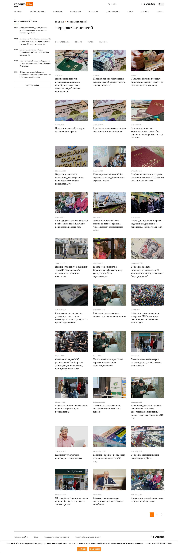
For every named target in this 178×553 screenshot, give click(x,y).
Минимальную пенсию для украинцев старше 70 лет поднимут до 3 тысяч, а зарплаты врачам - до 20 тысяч (71, 318)
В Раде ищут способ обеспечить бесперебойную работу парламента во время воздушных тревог (35, 74)
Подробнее (95, 549)
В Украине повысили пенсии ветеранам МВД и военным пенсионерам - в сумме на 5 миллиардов (145, 318)
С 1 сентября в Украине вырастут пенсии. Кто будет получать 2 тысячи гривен (71, 501)
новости (78, 42)
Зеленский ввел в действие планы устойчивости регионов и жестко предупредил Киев (33, 30)
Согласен (82, 549)
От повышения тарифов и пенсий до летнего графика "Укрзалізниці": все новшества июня (108, 225)
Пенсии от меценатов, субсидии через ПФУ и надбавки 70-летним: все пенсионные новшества (71, 271)
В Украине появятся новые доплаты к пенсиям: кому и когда (109, 315)
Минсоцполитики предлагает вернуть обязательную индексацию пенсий (108, 362)
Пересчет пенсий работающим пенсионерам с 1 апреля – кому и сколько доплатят (109, 82)
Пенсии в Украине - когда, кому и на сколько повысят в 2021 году (109, 458)
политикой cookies (163, 543)
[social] (142, 4)
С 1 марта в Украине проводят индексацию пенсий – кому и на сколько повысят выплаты (147, 82)
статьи (90, 42)
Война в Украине (38, 11)
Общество (93, 11)
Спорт (130, 11)
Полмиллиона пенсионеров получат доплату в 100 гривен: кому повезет (146, 362)
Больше (159, 11)
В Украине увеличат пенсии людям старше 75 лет (145, 457)
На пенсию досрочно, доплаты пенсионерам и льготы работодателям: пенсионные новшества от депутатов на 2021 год (147, 412)
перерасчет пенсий (77, 21)
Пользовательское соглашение (56, 537)
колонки (103, 42)
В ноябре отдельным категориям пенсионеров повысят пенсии (109, 130)
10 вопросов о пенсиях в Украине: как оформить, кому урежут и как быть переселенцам (108, 271)
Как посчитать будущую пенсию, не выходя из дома (68, 457)
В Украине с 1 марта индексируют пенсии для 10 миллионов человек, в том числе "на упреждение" (147, 271)
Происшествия (113, 11)
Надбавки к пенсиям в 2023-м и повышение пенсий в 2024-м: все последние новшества (147, 177)
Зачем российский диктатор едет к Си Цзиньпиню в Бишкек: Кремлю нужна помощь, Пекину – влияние (35, 41)
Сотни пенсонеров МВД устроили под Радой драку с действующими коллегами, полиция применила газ (69, 364)
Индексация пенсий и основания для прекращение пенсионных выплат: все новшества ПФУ (69, 179)
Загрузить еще (32, 85)
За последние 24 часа (25, 20)
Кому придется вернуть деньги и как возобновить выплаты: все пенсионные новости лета (71, 224)
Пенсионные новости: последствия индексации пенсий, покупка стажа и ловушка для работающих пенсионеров (68, 85)
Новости (18, 11)
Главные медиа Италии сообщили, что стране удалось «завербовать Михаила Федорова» (35, 63)
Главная (59, 21)
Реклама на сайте (21, 537)
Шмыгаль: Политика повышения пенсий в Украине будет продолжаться (71, 408)
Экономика (75, 11)
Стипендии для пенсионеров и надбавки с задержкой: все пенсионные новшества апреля (146, 224)
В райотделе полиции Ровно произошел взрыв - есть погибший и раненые (34, 52)
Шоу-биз (145, 11)
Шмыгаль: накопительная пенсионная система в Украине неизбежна (108, 501)
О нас (36, 537)
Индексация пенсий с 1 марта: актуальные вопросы (70, 130)
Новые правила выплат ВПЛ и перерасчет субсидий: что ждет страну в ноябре (108, 177)
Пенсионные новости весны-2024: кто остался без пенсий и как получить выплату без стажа (147, 133)
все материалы (62, 42)
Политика (57, 11)
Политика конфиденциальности (88, 537)
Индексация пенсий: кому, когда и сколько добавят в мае (147, 500)
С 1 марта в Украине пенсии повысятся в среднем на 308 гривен (107, 408)
